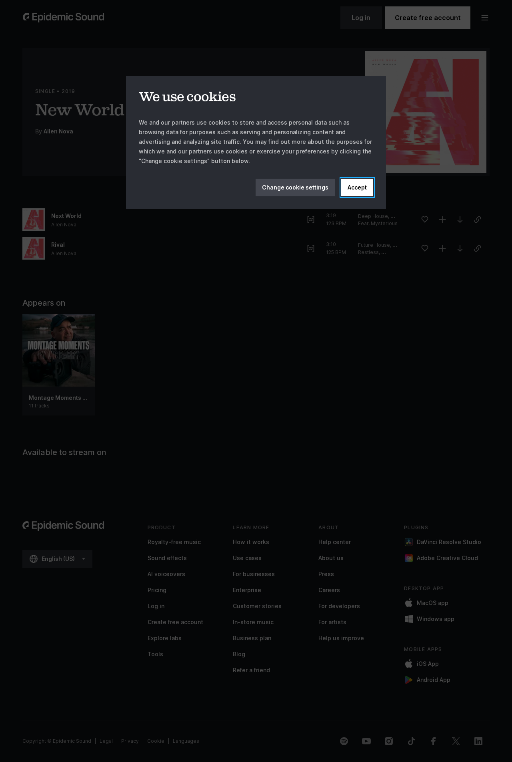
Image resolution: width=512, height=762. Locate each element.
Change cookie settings (295, 187)
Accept (357, 187)
